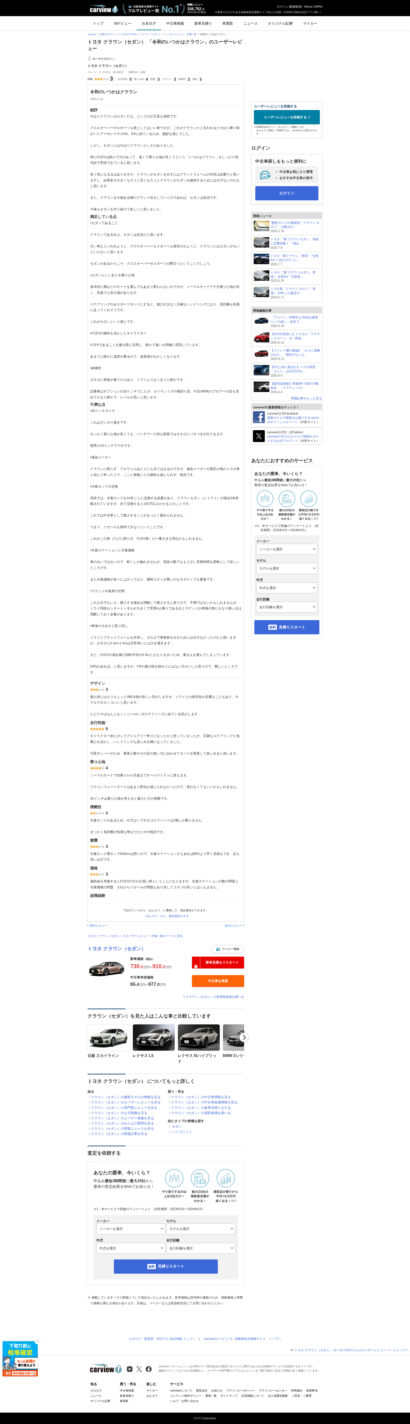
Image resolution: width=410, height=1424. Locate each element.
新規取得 (295, 6)
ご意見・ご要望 (302, 1395)
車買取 (227, 23)
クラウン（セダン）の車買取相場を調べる (215, 997)
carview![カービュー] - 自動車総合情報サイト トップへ (242, 1339)
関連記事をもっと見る (306, 398)
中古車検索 (175, 23)
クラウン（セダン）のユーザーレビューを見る (126, 1102)
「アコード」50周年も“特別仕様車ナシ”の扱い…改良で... (294, 322)
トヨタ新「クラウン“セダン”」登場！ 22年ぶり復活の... (293, 293)
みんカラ (152, 1395)
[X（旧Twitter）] (139, 1369)
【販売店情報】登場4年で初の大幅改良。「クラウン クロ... (294, 388)
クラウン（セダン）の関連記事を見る (119, 1134)
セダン (177, 1126)
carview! (92, 34)
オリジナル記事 (280, 23)
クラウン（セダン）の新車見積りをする (201, 1108)
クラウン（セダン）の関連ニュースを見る (122, 1128)
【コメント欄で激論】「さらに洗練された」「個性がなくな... (295, 355)
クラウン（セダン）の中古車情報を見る (201, 1097)
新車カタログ (107, 34)
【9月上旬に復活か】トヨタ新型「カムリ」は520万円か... (292, 371)
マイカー (310, 23)
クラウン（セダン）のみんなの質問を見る (122, 1123)
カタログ (149, 23)
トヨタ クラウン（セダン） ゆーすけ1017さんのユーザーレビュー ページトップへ (351, 1350)
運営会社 (201, 1390)
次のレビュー (233, 925)
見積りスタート (171, 1266)
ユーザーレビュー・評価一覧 (180, 34)
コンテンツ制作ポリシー (185, 1395)
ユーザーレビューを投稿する (285, 117)
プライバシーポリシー (240, 1390)
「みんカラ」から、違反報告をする (166, 916)
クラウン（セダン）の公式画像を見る (119, 1113)
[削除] (37, 1341)
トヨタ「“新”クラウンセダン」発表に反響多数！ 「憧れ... (294, 243)
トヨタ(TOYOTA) (127, 34)
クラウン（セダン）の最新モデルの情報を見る (126, 1097)
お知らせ (217, 1390)
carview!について (181, 1390)
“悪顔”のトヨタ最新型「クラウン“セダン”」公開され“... (295, 227)
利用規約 (296, 1390)
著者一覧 (211, 1395)
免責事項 (311, 1390)
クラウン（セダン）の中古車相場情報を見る (204, 1102)
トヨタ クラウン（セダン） (117, 948)
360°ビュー (122, 23)
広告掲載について (252, 1395)
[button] (227, 949)
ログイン (282, 6)
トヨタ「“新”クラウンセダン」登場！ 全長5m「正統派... (293, 277)
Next (244, 1037)
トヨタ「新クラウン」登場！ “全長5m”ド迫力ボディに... (294, 260)
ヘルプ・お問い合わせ (184, 1401)
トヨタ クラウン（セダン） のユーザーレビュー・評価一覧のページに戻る (135, 936)
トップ (98, 23)
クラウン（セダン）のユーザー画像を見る (122, 1118)
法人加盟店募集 (278, 1395)
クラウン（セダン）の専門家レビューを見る (124, 1108)
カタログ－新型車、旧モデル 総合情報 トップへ (162, 1339)
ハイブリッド (182, 1132)
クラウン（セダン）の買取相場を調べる (201, 1113)
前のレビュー (98, 925)
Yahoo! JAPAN (313, 6)
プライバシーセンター (273, 1390)
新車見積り (203, 23)
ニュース (250, 23)
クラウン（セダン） (151, 34)
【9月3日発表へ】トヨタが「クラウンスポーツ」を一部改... (295, 338)
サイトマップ (229, 1395)
